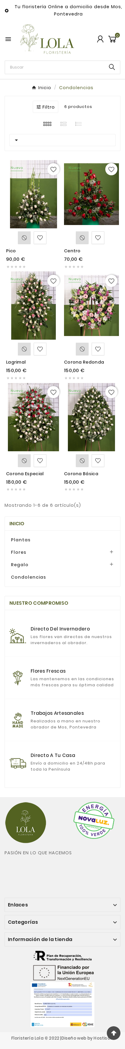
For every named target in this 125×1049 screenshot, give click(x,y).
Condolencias (28, 577)
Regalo (20, 565)
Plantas (21, 540)
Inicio (17, 523)
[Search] (112, 67)
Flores (18, 552)
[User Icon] (100, 38)
